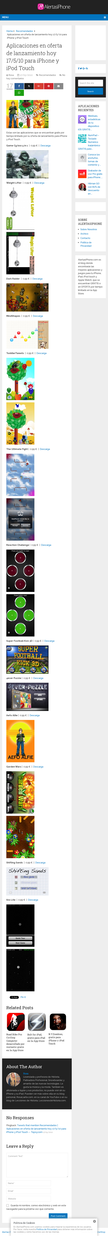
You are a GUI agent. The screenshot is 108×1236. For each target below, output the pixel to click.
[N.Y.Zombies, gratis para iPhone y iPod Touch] (58, 1021)
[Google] (39, 86)
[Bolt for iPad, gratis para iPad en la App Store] (36, 1022)
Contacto (85, 238)
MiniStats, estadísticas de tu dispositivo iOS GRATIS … (89, 123)
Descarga (45, 145)
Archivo (84, 233)
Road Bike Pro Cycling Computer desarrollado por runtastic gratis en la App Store (15, 1042)
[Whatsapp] (19, 93)
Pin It (23, 997)
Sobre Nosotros (88, 229)
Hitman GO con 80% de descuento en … (94, 188)
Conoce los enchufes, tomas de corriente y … (94, 159)
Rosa (11, 75)
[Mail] (58, 86)
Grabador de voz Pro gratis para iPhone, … (95, 174)
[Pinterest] (48, 86)
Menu (5, 17)
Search (90, 91)
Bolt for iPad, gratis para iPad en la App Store (36, 1037)
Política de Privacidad (46, 1229)
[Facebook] (19, 86)
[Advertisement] (93, 42)
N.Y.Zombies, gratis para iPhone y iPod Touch (56, 1039)
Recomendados (47, 75)
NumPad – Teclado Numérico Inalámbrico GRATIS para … (89, 142)
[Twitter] (29, 86)
